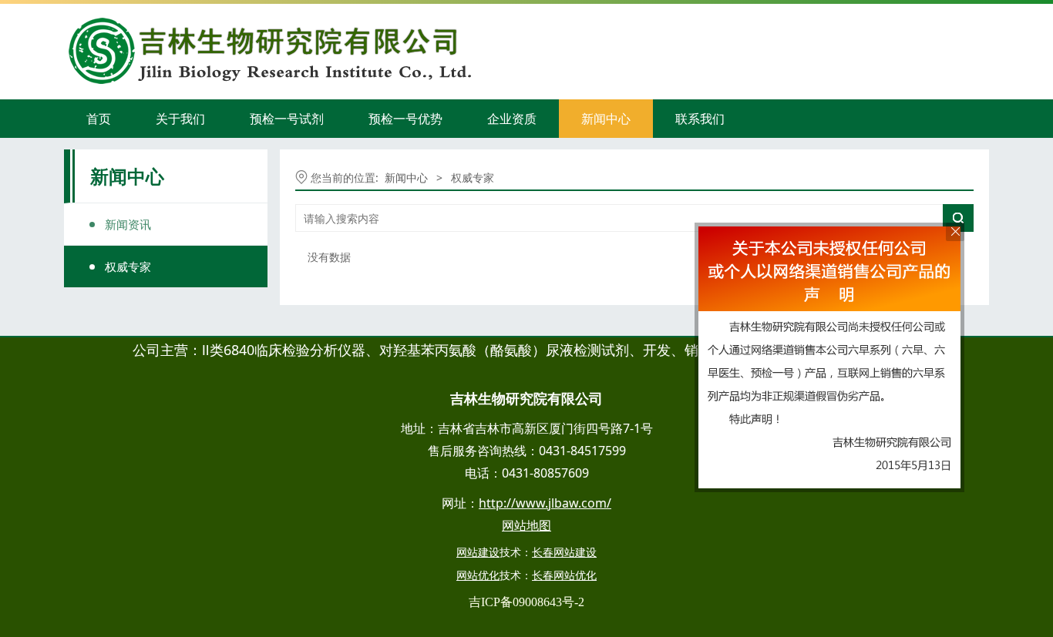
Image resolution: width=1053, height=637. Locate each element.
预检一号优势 (405, 118)
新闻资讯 (128, 224)
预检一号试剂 (287, 118)
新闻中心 (606, 118)
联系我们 (700, 118)
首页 (98, 118)
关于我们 (180, 118)
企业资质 (512, 118)
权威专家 (128, 266)
